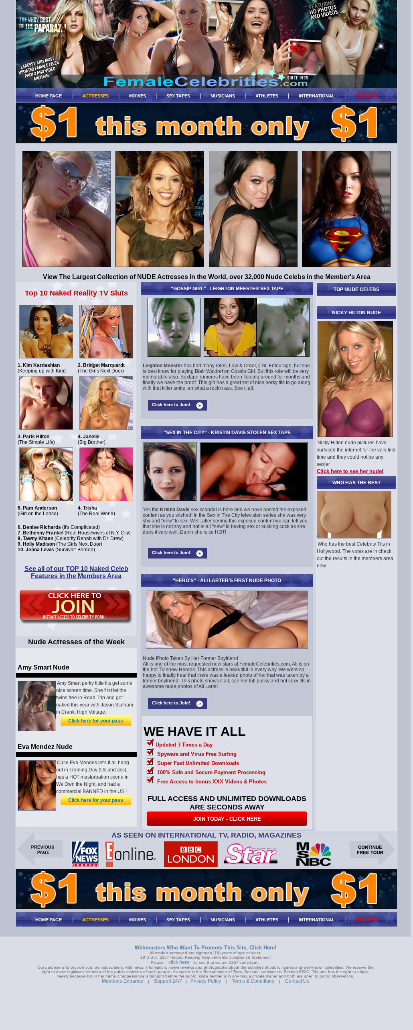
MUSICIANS (223, 95)
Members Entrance (122, 981)
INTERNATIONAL (317, 95)
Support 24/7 (168, 981)
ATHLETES (266, 95)
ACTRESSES (95, 95)
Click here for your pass (95, 721)
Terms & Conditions (253, 981)
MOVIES (137, 95)
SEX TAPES (178, 95)
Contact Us (297, 981)
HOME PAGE (48, 95)
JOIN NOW (366, 95)
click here (178, 962)
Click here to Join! (171, 404)
